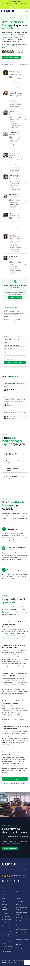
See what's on (14, 6)
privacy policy (9, 359)
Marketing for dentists (22, 948)
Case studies (5, 922)
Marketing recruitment (22, 929)
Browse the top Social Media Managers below (16, 61)
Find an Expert (15, 779)
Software (4, 904)
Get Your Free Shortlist (10, 848)
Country (6, 336)
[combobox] (9, 339)
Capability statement (21, 920)
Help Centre (19, 891)
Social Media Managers (16, 17)
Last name (18, 319)
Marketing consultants (22, 939)
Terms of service (20, 901)
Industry (4, 901)
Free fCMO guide (6, 951)
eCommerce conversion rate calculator (6, 936)
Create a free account (15, 297)
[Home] (2, 17)
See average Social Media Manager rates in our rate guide (14, 45)
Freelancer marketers (22, 932)
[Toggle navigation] (27, 11)
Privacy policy (20, 904)
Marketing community (7, 913)
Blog (3, 926)
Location (4, 891)
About (18, 895)
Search (4, 907)
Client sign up (19, 917)
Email (5, 325)
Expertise (4, 895)
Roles (6, 17)
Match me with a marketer (15, 362)
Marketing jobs (6, 916)
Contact (18, 898)
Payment (18, 924)
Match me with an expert (12, 57)
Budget (5, 342)
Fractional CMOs (20, 936)
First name (6, 319)
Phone (8, 330)
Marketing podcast (7, 919)
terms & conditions (18, 357)
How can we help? (8, 348)
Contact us (6, 612)
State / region (19, 336)
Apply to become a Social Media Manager (15, 783)
